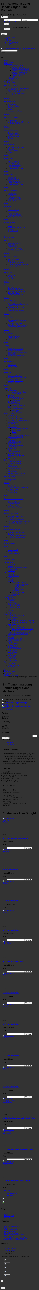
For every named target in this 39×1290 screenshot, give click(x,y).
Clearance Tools (17, 75)
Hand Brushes (12, 95)
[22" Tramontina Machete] (9, 1037)
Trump (10, 80)
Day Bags (11, 600)
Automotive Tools (9, 101)
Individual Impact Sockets (16, 307)
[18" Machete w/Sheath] (9, 851)
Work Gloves (12, 458)
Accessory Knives (10, 480)
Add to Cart (6, 738)
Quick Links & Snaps (14, 215)
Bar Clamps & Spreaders (16, 147)
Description (10, 742)
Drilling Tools (8, 174)
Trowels (10, 138)
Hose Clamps (12, 211)
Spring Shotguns (17, 412)
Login (6, 23)
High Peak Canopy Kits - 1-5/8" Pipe (23, 622)
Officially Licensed (14, 403)
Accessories (12, 104)
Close (2, 1288)
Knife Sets (11, 518)
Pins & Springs (13, 213)
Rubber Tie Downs (14, 123)
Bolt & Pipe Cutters (14, 163)
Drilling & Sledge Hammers (17, 327)
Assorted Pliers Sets (14, 243)
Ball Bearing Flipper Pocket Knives (19, 521)
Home (6, 60)
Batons (10, 566)
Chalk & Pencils (13, 133)
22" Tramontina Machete (11, 1055)
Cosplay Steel (12, 491)
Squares (10, 229)
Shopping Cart (9, 1216)
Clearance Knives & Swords (21, 70)
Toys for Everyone (14, 667)
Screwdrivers (8, 285)
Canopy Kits (12, 619)
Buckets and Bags (14, 417)
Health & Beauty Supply (15, 437)
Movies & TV (12, 657)
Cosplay (7, 483)
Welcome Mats (13, 471)
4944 (5, 897)
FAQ (6, 39)
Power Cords (12, 448)
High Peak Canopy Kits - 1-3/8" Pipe (23, 620)
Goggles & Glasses (14, 604)
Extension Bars (13, 306)
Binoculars (11, 574)
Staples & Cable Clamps (16, 455)
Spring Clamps (13, 151)
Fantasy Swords (13, 550)
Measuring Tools (9, 222)
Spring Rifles (16, 410)
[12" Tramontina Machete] (9, 1069)
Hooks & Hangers (13, 210)
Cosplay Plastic (13, 489)
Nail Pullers (12, 275)
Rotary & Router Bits (14, 183)
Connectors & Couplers (15, 262)
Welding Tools (9, 361)
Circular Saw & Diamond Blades (18, 88)
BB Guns (18, 587)
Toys (5, 662)
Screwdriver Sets (13, 293)
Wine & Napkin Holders (15, 475)
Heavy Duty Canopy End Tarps (18, 634)
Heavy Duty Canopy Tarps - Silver (22, 629)
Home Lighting (12, 438)
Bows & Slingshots (18, 592)
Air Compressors (13, 259)
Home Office (12, 440)
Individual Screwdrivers (15, 290)
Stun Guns (11, 571)
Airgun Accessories (21, 584)
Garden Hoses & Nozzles (20, 428)
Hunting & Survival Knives (16, 537)
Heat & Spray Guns (14, 197)
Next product (10, 1195)
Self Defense (8, 562)
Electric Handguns (17, 399)
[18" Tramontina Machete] (9, 912)
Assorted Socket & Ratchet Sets (18, 304)
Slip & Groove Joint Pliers (16, 250)
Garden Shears (16, 430)
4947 (5, 989)
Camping (11, 577)
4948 (5, 1020)
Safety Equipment (13, 134)
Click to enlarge (7, 709)
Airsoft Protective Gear (19, 392)
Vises (10, 152)
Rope (10, 450)
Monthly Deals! (13, 79)
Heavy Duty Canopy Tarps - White (22, 630)
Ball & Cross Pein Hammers (17, 320)
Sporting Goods (9, 572)
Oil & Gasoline (12, 658)
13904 (5, 1177)
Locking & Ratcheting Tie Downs (18, 122)
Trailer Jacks (12, 354)
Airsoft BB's (11, 395)
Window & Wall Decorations (17, 473)
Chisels (10, 322)
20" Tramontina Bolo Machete (13, 961)
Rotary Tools (12, 200)
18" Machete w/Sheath (10, 869)
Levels (10, 226)
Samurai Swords (13, 553)
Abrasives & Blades (10, 85)
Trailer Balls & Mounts (15, 350)
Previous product (11, 1194)
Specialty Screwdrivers (15, 294)
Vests (10, 612)
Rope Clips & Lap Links (15, 216)
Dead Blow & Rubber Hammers (18, 325)
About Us (7, 40)
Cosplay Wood (13, 492)
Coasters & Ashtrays (14, 461)
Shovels (14, 433)
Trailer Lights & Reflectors (16, 355)
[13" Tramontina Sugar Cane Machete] (9, 822)
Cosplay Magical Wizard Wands (18, 487)
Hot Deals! (11, 77)
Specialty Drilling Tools (15, 184)
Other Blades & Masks (15, 507)
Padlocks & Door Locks (15, 445)
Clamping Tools (9, 144)
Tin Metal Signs (9, 637)
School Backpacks (14, 452)
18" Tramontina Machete (11, 930)
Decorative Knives (14, 502)
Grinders (11, 195)
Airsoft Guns (8, 389)
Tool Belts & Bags (13, 136)
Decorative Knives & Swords (13, 499)
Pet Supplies (12, 663)
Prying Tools (8, 272)
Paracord (11, 610)
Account (4, 16)
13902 (5, 1146)
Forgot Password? (10, 22)
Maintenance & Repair (15, 111)
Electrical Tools (13, 422)
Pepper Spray (12, 569)
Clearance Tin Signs (18, 74)
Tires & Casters (9, 333)
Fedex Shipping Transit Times (14, 1235)
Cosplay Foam (12, 486)
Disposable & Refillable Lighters (18, 420)
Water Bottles (12, 595)
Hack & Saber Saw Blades (16, 93)
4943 (5, 866)
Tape (9, 456)
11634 (5, 1114)
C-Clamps (11, 149)
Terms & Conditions (11, 42)
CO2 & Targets (16, 394)
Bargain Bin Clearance (15, 65)
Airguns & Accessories (19, 582)
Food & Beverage (13, 644)
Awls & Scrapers (13, 162)
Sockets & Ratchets (10, 301)
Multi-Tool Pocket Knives (16, 519)
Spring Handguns (17, 408)
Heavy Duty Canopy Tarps (16, 627)
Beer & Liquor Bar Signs (16, 640)
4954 (5, 1083)
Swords (6, 547)
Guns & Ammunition (14, 649)
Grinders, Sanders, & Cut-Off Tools (19, 264)
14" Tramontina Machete (11, 993)
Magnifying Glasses (14, 442)
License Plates (13, 652)
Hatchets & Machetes (11, 675)
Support (4, 34)
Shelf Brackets (12, 453)
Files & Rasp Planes (14, 91)
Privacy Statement (10, 44)
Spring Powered (13, 407)
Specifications (10, 744)
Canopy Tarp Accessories (16, 615)
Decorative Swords (14, 503)
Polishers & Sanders (14, 199)
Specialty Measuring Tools (16, 227)
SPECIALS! (8, 64)
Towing (6, 345)
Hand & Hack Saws (14, 165)
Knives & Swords (9, 476)
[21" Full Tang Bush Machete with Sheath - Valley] (9, 1102)
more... (6, 98)
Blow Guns (11, 261)
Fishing (10, 579)
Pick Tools (11, 277)
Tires (9, 339)
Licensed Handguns (18, 405)
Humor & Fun (12, 650)
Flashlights (11, 423)
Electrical (11, 107)
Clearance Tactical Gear (19, 72)
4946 (5, 958)
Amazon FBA (8, 1236)
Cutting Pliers (12, 245)
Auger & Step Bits (13, 179)
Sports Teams (12, 660)
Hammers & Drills (13, 266)
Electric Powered (13, 397)
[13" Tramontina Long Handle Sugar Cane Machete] (18, 49)
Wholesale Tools (9, 82)
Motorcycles (12, 655)
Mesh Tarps (11, 635)
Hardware (7, 206)
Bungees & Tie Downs (11, 117)
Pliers (6, 240)
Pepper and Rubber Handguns (18, 567)
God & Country (13, 645)
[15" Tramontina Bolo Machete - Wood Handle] (9, 1133)
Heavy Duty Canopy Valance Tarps (19, 632)
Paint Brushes (12, 447)
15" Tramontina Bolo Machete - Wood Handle (18, 1149)
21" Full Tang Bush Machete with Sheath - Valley (19, 1118)
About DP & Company (11, 1226)
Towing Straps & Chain (15, 349)
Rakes (14, 432)
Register (7, 29)
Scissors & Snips (13, 167)
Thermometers (12, 470)
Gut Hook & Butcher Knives (17, 535)
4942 (5, 834)
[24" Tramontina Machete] (9, 883)
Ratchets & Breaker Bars (16, 310)
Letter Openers (13, 505)
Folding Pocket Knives (11, 513)
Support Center (9, 37)
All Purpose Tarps (13, 625)
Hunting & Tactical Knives (12, 529)
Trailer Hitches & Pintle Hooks (17, 352)
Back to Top (6, 1190)
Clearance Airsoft (17, 67)
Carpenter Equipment (11, 130)
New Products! (9, 62)
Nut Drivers (11, 309)
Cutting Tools (8, 158)
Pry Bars (11, 278)
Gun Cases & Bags (14, 605)
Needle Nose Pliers (14, 248)
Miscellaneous (9, 237)
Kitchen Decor (12, 466)
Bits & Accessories (14, 288)
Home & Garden (9, 413)
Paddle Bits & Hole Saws (16, 181)
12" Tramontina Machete (11, 1087)
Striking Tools (8, 317)
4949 (5, 1052)
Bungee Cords (12, 120)
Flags (10, 465)
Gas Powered (12, 402)
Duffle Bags (12, 602)
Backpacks (11, 599)
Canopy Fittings (13, 617)
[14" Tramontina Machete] (9, 943)
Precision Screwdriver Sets (16, 291)
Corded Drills (12, 194)
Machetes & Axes (10, 543)
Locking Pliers (12, 246)
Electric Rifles (16, 400)
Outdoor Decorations (14, 468)
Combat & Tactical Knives (16, 532)
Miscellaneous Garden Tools (21, 435)
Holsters (10, 609)
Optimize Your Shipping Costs (14, 1239)
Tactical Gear (8, 597)
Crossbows (15, 594)
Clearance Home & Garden (20, 69)
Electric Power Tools (11, 190)
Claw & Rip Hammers (15, 323)
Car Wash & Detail (14, 106)
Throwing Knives (9, 559)
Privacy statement (10, 1231)
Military (10, 653)
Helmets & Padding (14, 607)
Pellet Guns (19, 589)
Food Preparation (13, 425)
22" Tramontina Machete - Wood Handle (16, 1180)
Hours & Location (10, 1248)
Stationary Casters (14, 336)
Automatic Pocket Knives (16, 516)
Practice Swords (13, 551)
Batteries (11, 415)
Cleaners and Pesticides (16, 418)
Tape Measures (13, 231)
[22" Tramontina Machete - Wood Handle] (9, 1164)
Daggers (11, 534)
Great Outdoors (13, 647)
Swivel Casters (13, 338)
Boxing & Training (14, 576)
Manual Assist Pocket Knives (17, 523)
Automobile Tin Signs (15, 639)
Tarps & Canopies (10, 614)
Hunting (10, 581)
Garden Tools (12, 427)
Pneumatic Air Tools (10, 256)
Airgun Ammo (19, 586)
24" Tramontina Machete (11, 901)
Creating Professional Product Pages (16, 1238)
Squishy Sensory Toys (15, 665)
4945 (5, 926)
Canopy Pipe (12, 624)
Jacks (10, 109)
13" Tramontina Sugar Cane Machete (15, 838)
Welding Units (12, 366)
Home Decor (8, 460)
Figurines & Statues (14, 463)
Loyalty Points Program (11, 1233)
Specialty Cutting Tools (15, 168)
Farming (10, 642)
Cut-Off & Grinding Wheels (16, 90)
